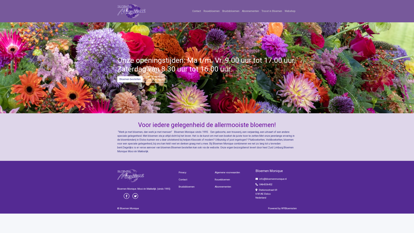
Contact (196, 11)
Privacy (182, 172)
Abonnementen (250, 11)
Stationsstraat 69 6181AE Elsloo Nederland (266, 194)
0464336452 (265, 184)
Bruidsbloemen (230, 11)
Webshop (290, 11)
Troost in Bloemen (271, 11)
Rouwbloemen (211, 11)
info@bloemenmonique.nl (273, 179)
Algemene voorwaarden (227, 172)
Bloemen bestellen (130, 79)
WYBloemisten (289, 208)
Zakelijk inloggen (155, 79)
